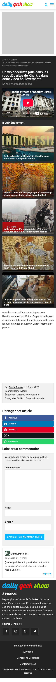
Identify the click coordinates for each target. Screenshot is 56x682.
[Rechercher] (46, 5)
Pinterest (13, 430)
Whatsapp (13, 441)
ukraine (20, 394)
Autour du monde (35, 398)
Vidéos (21, 398)
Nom (8, 507)
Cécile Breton (16, 387)
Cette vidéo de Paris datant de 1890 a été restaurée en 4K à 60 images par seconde (25, 230)
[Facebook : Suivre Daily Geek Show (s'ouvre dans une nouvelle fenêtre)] (6, 631)
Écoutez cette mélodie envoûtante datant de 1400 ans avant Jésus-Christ (26, 267)
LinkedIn (12, 424)
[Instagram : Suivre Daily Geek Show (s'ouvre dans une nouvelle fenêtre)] (15, 631)
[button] (52, 4)
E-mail (9, 521)
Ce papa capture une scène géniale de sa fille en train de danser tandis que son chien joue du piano (28, 302)
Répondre (47, 574)
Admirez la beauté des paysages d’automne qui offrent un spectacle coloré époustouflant (28, 194)
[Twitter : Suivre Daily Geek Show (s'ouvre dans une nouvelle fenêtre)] (35, 631)
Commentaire (12, 467)
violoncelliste (33, 394)
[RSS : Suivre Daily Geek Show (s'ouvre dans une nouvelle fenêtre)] (25, 631)
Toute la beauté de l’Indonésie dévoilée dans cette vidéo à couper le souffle (26, 157)
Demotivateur (20, 391)
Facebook (12, 418)
